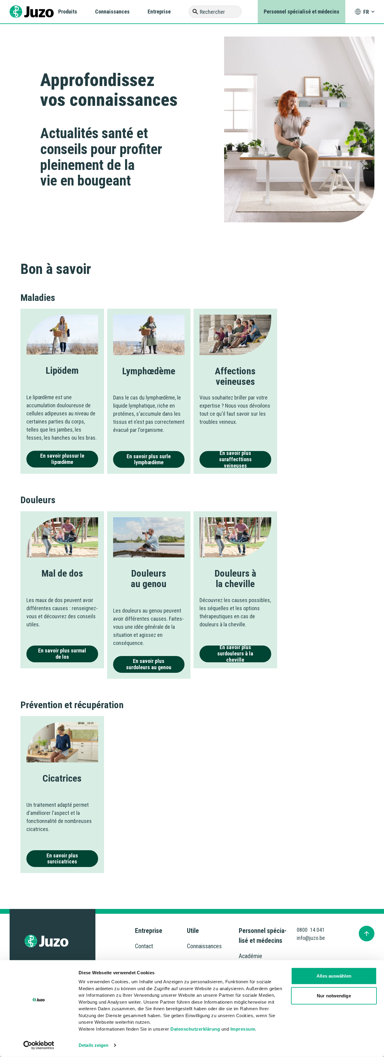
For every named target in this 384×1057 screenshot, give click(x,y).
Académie (250, 956)
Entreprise (159, 11)
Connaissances (112, 11)
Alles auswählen (333, 975)
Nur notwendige (334, 995)
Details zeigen (93, 1045)
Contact (144, 946)
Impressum (242, 1028)
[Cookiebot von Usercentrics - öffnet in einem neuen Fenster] (39, 1045)
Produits (67, 11)
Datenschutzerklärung (195, 1028)
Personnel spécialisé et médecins (301, 11)
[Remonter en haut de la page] (366, 933)
